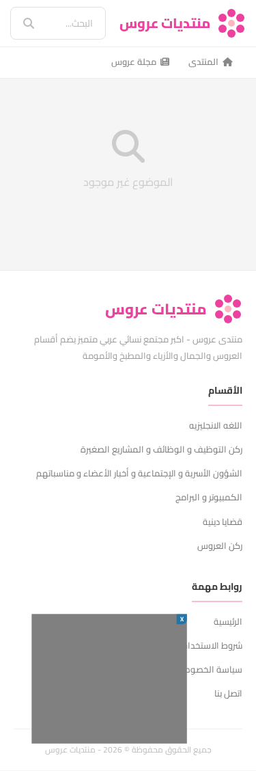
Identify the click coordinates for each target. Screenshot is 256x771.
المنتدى (203, 61)
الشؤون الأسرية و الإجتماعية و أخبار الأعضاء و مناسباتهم (139, 473)
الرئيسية (228, 621)
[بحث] (19, 23)
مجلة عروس (133, 61)
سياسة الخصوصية (208, 669)
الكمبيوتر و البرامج (208, 497)
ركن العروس (219, 545)
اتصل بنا (228, 693)
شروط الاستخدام (212, 645)
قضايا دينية (222, 521)
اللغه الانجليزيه (215, 425)
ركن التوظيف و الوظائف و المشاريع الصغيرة (161, 449)
